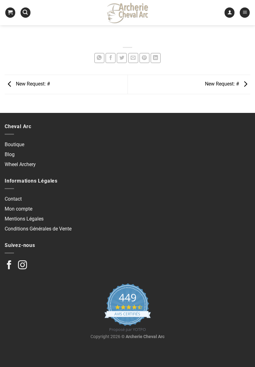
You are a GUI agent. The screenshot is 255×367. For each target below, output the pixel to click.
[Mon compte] (229, 12)
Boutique (14, 144)
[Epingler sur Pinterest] (144, 58)
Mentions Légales (24, 219)
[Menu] (245, 12)
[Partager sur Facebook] (110, 58)
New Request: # (32, 84)
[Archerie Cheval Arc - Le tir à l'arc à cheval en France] (127, 12)
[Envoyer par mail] (133, 58)
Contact (13, 199)
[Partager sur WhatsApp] (99, 58)
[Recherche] (25, 12)
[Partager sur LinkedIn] (156, 58)
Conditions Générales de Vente (38, 229)
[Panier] (10, 12)
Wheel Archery (20, 164)
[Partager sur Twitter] (122, 58)
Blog (10, 154)
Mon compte (18, 209)
